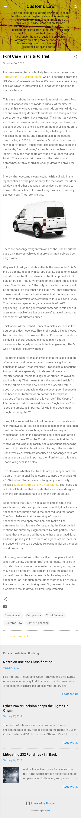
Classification (13, 615)
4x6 (48, 811)
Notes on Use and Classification (28, 662)
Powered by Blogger (43, 803)
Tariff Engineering (38, 623)
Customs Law (41, 6)
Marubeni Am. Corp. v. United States (36, 484)
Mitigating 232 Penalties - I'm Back (30, 754)
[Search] (75, 7)
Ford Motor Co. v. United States (22, 77)
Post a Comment (17, 636)
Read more (70, 694)
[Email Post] (5, 608)
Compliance (33, 615)
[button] (75, 57)
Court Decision (55, 615)
